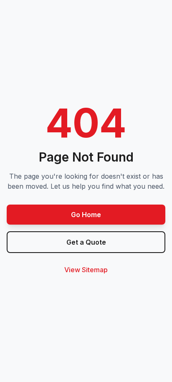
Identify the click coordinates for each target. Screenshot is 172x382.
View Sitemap (86, 270)
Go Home (86, 214)
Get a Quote (86, 242)
